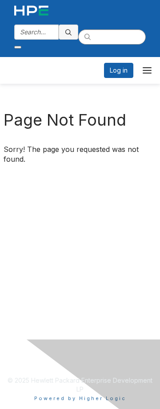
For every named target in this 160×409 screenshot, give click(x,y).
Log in (119, 70)
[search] (68, 32)
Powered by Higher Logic (80, 398)
